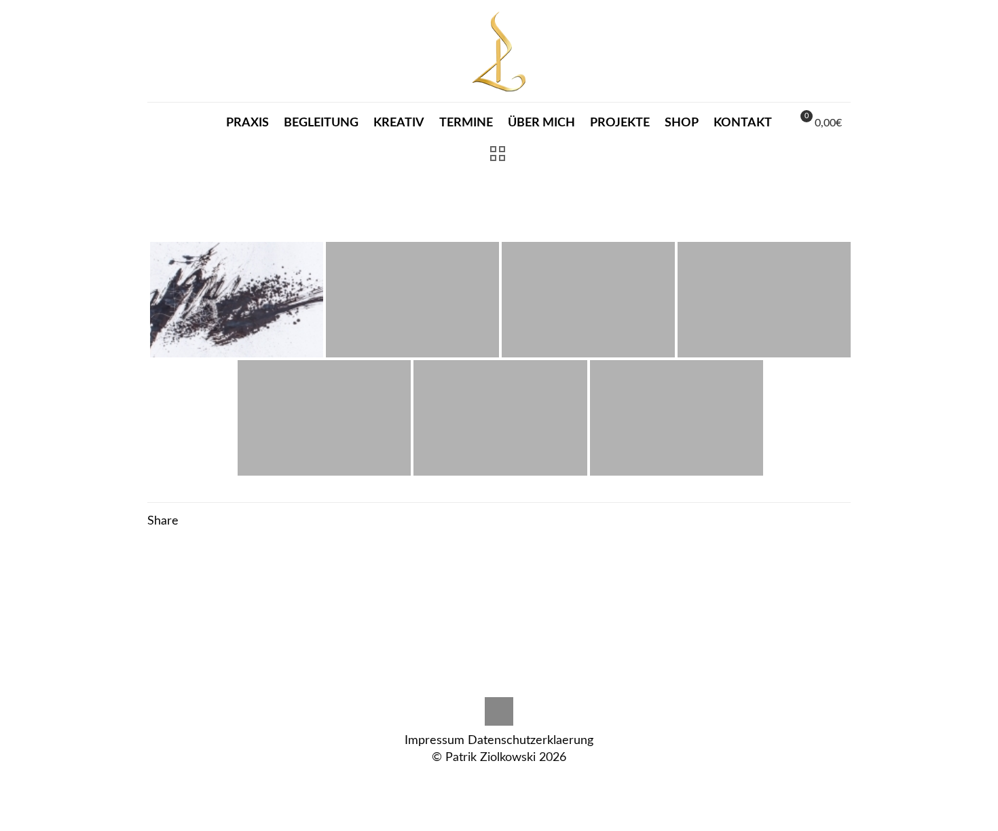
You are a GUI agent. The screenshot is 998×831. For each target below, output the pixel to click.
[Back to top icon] (499, 711)
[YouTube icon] (528, 782)
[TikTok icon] (499, 782)
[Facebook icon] (514, 782)
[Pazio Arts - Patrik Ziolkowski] (499, 51)
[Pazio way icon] (485, 782)
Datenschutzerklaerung (530, 741)
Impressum (434, 741)
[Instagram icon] (471, 782)
